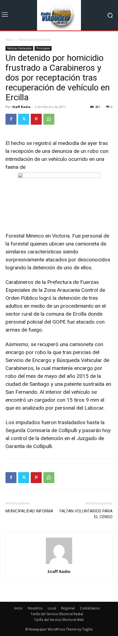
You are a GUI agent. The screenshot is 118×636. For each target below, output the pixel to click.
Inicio (9, 39)
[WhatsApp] (48, 119)
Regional (68, 608)
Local (52, 608)
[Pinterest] (36, 119)
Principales (43, 48)
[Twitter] (23, 119)
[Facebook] (10, 119)
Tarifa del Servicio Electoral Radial (57, 614)
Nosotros (35, 608)
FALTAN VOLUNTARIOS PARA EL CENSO (86, 514)
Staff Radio (21, 107)
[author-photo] (59, 563)
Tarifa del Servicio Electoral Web (59, 619)
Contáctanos (90, 608)
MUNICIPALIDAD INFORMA (29, 511)
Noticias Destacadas (35, 39)
